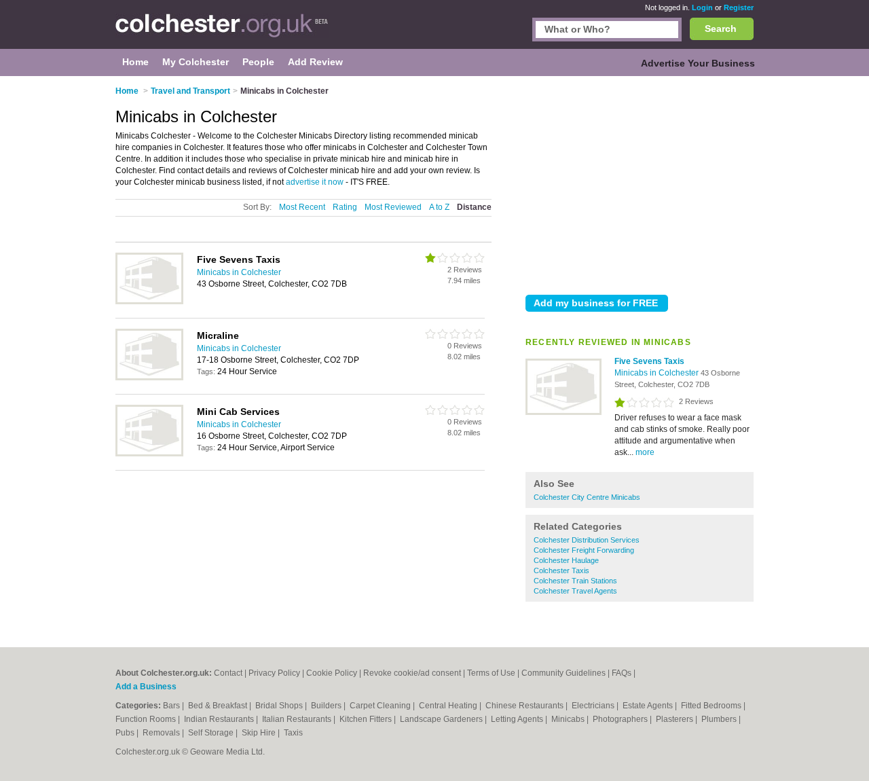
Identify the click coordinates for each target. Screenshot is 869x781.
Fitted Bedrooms (712, 705)
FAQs (621, 673)
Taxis (293, 733)
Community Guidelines (563, 673)
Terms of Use (491, 673)
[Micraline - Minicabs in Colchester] (149, 377)
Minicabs (569, 719)
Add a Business (146, 686)
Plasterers (675, 719)
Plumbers (720, 719)
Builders (327, 705)
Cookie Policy (331, 673)
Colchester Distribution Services (587, 540)
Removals (162, 733)
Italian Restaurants (297, 719)
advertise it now (315, 182)
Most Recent (302, 207)
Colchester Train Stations (575, 581)
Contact (228, 673)
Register (739, 7)
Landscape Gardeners (442, 719)
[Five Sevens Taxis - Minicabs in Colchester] (563, 412)
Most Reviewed (393, 207)
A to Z (439, 207)
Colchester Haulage (566, 560)
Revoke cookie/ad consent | (415, 673)
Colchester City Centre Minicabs (587, 497)
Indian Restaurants (220, 719)
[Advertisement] (639, 183)
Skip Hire (260, 733)
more (644, 452)
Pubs (125, 733)
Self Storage (212, 733)
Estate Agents (649, 705)
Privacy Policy (274, 673)
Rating (345, 207)
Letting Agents (518, 719)
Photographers (621, 719)
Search (721, 28)
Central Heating (449, 705)
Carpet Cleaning (381, 705)
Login (702, 7)
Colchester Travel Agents (575, 591)
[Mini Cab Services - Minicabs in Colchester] (149, 453)
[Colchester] (222, 31)
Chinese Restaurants (525, 705)
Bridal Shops (280, 705)
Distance (474, 207)
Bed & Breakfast (218, 705)
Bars (172, 705)
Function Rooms (146, 719)
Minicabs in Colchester (657, 373)
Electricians (594, 705)
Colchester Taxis (561, 570)
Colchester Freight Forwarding (584, 550)
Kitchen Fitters (366, 719)
